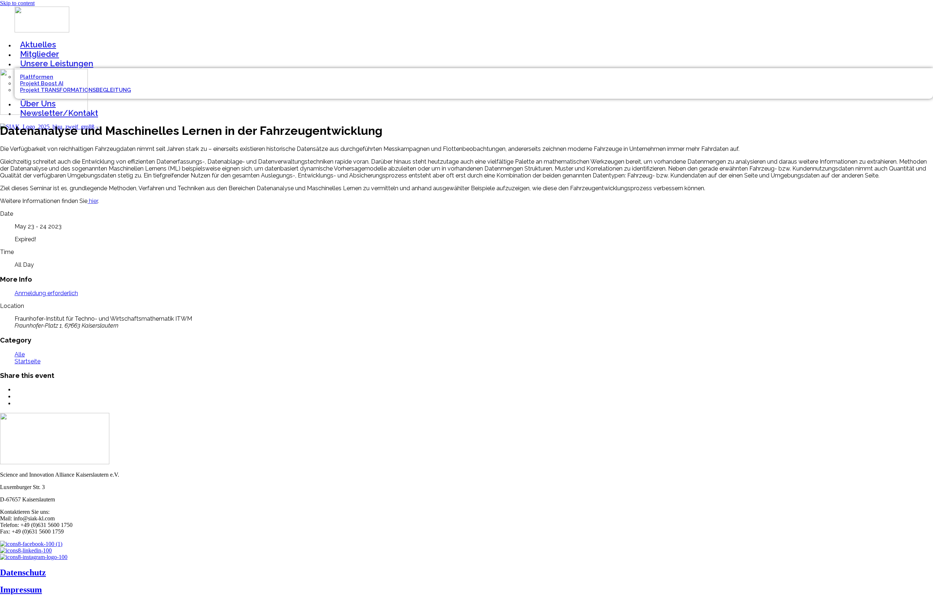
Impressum (21, 589)
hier (92, 201)
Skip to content (17, 3)
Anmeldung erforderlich (46, 293)
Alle (20, 354)
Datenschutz (23, 572)
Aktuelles (38, 44)
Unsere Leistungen (56, 63)
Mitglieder (39, 54)
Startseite (27, 361)
